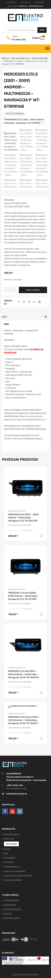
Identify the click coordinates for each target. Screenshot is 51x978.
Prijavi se (23, 6)
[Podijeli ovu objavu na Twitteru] (24, 302)
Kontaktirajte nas (11, 866)
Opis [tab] (4, 317)
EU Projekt (8, 862)
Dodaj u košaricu (33, 290)
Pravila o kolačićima (13, 880)
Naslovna (5, 58)
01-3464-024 (19, 39)
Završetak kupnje (12, 918)
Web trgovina (10, 905)
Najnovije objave (11, 834)
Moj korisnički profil (12, 909)
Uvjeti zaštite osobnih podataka (18, 875)
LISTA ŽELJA (25, 2)
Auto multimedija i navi (20, 58)
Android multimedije (40, 58)
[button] (42, 122)
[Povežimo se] (5, 811)
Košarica (8, 913)
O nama (7, 849)
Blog (6, 853)
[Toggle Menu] (47, 48)
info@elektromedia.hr (16, 794)
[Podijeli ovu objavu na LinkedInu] (34, 302)
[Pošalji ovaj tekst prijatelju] (39, 302)
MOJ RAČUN (11, 2)
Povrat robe (11, 844)
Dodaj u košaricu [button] (41, 536)
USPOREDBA (39, 2)
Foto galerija (9, 858)
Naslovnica (9, 839)
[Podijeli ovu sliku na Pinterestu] (29, 302)
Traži (42, 30)
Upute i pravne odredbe (14, 871)
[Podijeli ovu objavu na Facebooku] (18, 302)
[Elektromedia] (25, 21)
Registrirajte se (36, 6)
